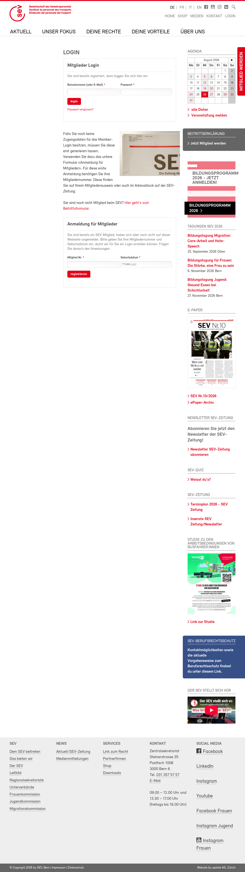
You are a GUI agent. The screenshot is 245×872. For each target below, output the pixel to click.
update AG (219, 867)
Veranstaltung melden (208, 116)
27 (211, 94)
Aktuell (20, 32)
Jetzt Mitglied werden (208, 143)
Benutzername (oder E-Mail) (85, 84)
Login (230, 16)
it (190, 8)
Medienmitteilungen (72, 759)
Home (170, 16)
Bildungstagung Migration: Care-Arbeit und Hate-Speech (209, 241)
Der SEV (16, 766)
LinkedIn (204, 766)
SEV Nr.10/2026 (203, 396)
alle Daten (199, 110)
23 (232, 88)
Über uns (192, 32)
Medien (196, 16)
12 (204, 82)
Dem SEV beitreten (25, 752)
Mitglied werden (241, 71)
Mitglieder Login (83, 65)
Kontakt (214, 16)
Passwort (126, 84)
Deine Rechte (103, 32)
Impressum (58, 867)
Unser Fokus (59, 32)
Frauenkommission (25, 794)
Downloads (112, 773)
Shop (182, 16)
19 (204, 88)
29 (225, 94)
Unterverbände (22, 787)
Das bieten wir (21, 759)
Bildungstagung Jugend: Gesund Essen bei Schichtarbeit (207, 285)
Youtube (204, 796)
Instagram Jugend (214, 826)
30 (232, 94)
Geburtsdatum (129, 257)
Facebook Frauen (214, 811)
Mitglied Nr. (74, 257)
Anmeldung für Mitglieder (92, 224)
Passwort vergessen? (80, 109)
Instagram (206, 781)
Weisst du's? (200, 480)
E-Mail (155, 781)
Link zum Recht (115, 752)
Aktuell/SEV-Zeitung (73, 752)
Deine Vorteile (151, 32)
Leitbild (15, 773)
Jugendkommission (25, 802)
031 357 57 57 (167, 775)
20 (211, 88)
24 (191, 94)
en (199, 8)
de (172, 8)
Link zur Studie (202, 622)
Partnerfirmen (114, 759)
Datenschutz (76, 867)
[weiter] (232, 60)
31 (191, 100)
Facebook (213, 751)
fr (182, 8)
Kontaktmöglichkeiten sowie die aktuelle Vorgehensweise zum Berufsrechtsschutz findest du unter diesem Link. (210, 661)
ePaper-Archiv (202, 403)
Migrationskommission (28, 809)
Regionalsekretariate (27, 780)
